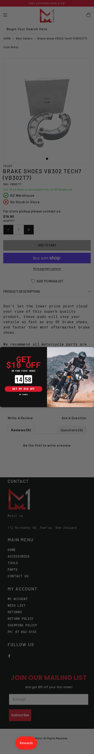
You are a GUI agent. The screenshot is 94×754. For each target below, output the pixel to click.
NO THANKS (23, 394)
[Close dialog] (2, 349)
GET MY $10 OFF (23, 388)
